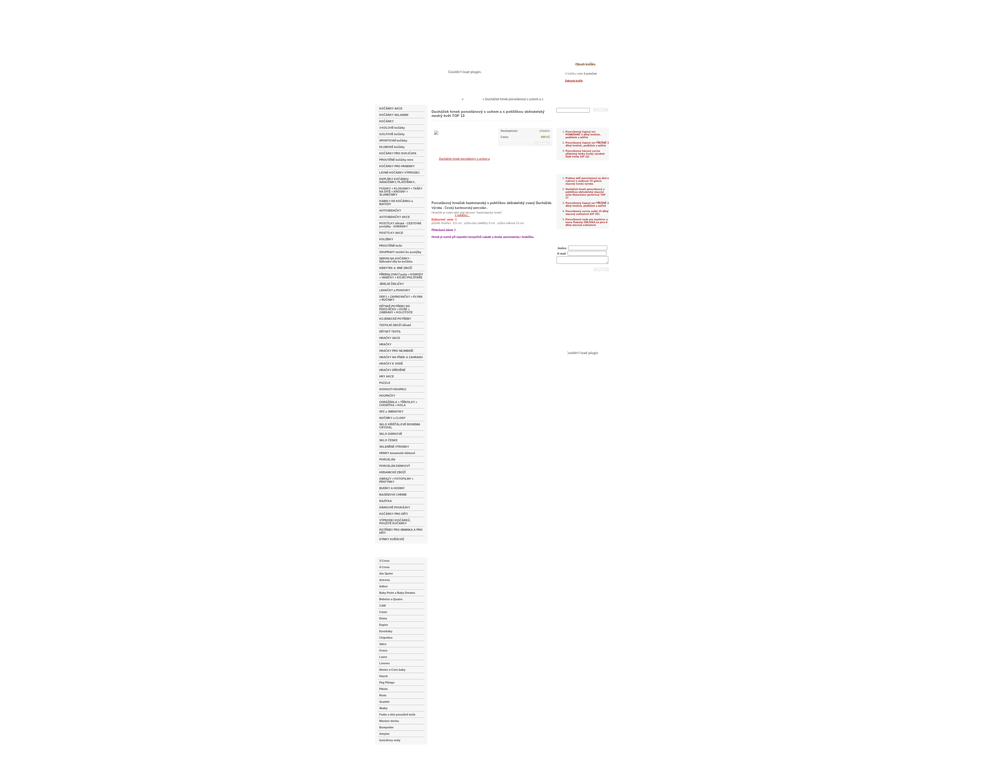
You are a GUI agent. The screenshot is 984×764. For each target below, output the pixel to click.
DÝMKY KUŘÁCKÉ (391, 539)
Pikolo (383, 688)
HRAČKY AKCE (389, 337)
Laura (383, 656)
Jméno (562, 248)
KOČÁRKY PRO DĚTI (393, 513)
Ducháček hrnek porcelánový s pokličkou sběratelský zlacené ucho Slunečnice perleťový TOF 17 (586, 193)
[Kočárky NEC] (425, 18)
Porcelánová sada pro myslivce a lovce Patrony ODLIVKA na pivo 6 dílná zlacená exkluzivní (587, 222)
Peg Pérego (387, 682)
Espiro (383, 624)
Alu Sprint (386, 573)
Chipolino (386, 637)
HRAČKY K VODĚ (391, 363)
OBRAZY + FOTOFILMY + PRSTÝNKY (396, 480)
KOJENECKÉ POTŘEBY (395, 318)
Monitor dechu (389, 720)
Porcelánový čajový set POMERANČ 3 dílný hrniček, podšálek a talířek (583, 134)
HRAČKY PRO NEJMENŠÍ (396, 350)
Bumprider (386, 727)
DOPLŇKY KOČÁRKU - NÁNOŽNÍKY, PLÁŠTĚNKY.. (397, 180)
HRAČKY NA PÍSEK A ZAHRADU (401, 357)
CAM (382, 605)
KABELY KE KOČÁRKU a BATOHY (396, 202)
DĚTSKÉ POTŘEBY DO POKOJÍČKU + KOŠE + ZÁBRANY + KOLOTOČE (396, 309)
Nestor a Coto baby (392, 669)
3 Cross (384, 560)
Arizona (384, 579)
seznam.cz (387, 753)
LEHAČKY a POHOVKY (394, 290)
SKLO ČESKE (388, 440)
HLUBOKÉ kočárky (392, 146)
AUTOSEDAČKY (390, 210)
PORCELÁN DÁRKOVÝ (394, 465)
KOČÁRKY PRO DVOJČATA (397, 153)
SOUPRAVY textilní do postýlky (400, 252)
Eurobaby (385, 631)
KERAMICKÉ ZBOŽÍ (392, 472)
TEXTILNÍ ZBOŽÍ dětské (395, 325)
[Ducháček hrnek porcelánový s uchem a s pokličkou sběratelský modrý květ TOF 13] (462, 186)
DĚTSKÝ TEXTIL (390, 331)
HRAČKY (385, 344)
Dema (383, 618)
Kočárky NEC (451, 99)
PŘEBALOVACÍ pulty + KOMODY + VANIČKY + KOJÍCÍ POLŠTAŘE (401, 276)
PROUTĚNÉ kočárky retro (396, 159)
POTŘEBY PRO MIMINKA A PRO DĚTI (401, 531)
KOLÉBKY (386, 239)
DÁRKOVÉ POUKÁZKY (394, 507)
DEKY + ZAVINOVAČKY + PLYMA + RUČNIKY (401, 298)
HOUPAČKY (387, 395)
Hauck (383, 676)
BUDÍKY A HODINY (392, 488)
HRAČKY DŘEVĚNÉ (392, 369)
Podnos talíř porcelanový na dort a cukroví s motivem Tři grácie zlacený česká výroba (587, 181)
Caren (383, 612)
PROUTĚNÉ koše (390, 245)
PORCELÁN (387, 459)
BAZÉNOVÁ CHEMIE (393, 494)
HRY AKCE (386, 376)
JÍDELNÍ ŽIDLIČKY (391, 283)
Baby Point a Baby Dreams (397, 592)
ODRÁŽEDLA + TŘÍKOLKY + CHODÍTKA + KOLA (398, 403)
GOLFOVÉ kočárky (392, 134)
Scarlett (384, 701)
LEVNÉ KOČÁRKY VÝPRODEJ (399, 172)
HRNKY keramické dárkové (397, 453)
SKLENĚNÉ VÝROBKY (394, 446)
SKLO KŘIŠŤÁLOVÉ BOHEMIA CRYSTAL (399, 426)
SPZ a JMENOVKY (391, 411)
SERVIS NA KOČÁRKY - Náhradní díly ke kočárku (396, 260)
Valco (382, 644)
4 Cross (384, 567)
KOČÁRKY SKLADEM (393, 114)
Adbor (383, 586)
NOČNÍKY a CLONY (392, 417)
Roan (382, 695)
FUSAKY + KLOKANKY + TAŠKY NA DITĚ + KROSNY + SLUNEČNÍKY (400, 191)
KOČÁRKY (386, 121)
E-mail (561, 253)
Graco (383, 650)
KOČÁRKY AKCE (390, 108)
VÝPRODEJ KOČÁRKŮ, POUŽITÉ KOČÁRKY (395, 522)
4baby (383, 708)
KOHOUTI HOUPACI (392, 389)
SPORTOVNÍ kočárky (393, 140)
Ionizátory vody (389, 740)
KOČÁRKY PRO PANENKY (397, 166)
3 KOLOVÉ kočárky (392, 127)
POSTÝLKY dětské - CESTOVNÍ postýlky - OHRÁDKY (400, 225)
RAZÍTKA (385, 500)
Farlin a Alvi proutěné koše (397, 714)
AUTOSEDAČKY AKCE (394, 216)
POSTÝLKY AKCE (391, 232)
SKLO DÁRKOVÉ (390, 433)
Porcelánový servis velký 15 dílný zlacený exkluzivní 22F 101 (587, 212)
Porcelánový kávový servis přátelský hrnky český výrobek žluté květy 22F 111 (585, 153)
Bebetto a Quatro (391, 599)
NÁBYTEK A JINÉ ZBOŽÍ (395, 267)
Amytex (384, 733)
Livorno (384, 663)
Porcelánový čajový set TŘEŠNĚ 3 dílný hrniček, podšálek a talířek (587, 144)
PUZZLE (384, 382)
